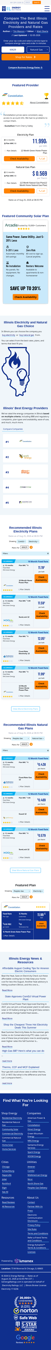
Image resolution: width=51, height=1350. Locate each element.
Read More (7, 990)
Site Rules (32, 1229)
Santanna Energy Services (36, 1146)
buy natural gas (26, 335)
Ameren (31, 1166)
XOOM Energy (34, 1156)
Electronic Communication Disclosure (35, 1218)
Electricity (33, 541)
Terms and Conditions (38, 1233)
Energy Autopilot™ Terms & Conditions (37, 1246)
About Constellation (39, 102)
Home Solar (7, 1145)
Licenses (32, 1252)
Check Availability (19, 158)
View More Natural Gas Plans (25, 870)
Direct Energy (34, 1129)
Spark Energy (34, 1152)
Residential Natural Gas (11, 1123)
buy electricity (8, 335)
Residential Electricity (12, 1118)
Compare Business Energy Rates (25, 67)
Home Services (9, 1149)
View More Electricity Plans (25, 709)
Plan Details (12, 150)
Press (30, 1210)
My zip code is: (17, 2)
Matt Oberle (42, 31)
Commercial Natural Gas (11, 1139)
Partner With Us (35, 1206)
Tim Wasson (19, 31)
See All (5, 1192)
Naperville (7, 1175)
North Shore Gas (35, 1183)
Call (43, 158)
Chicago (6, 1166)
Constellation (34, 1125)
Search (36, 2)
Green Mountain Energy (35, 1135)
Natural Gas (37, 738)
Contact (31, 1202)
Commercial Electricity (12, 1133)
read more (7, 1061)
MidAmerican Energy (37, 1175)
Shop (23, 57)
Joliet (4, 1179)
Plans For (15, 548)
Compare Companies (13, 429)
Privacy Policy (34, 1225)
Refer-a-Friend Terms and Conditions (37, 1239)
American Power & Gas (36, 1119)
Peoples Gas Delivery (18, 739)
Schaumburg (8, 1171)
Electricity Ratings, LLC (12, 1285)
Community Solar (10, 1129)
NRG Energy (33, 1140)
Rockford (6, 1183)
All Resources (8, 1206)
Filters (5, 553)
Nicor (30, 1179)
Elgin (4, 1187)
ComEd (21, 541)
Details (25, 589)
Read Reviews (8, 1202)
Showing (12, 541)
